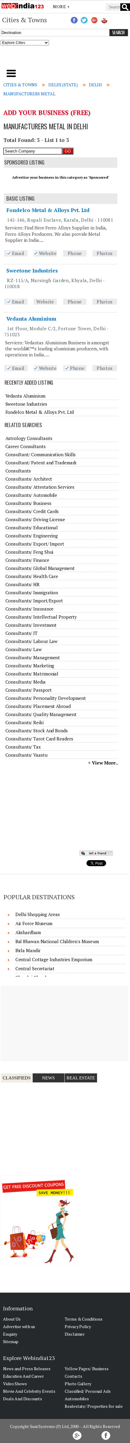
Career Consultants (25, 446)
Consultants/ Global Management (40, 568)
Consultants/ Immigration (31, 592)
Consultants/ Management (32, 657)
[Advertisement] (65, 59)
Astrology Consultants (28, 438)
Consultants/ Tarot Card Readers (39, 739)
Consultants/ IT (21, 633)
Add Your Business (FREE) (47, 112)
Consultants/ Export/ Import (34, 544)
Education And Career (23, 1376)
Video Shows (15, 1383)
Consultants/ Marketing (29, 666)
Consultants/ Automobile (31, 495)
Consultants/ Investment (31, 625)
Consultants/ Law (23, 649)
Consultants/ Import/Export (34, 601)
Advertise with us (19, 1326)
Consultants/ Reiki (24, 722)
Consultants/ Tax (23, 747)
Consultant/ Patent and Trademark (41, 463)
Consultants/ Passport (28, 690)
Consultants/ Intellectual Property (41, 617)
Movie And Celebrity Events (29, 1391)
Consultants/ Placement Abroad (38, 706)
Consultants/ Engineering (31, 536)
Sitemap (10, 1341)
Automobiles (77, 1398)
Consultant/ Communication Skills (40, 454)
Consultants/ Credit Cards (32, 511)
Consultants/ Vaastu (26, 755)
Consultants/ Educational (31, 528)
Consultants (18, 471)
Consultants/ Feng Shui (29, 552)
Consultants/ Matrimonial (32, 674)
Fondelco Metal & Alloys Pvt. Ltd (47, 210)
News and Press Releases (26, 1368)
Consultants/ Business (28, 503)
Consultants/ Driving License (35, 519)
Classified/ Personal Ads (88, 1391)
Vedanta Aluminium (31, 318)
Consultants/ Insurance (29, 609)
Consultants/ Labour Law (31, 641)
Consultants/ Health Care (31, 576)
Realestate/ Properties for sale (94, 1406)
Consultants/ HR (22, 584)
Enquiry (10, 1334)
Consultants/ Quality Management (40, 714)
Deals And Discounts (22, 1398)
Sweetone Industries (31, 270)
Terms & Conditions (83, 1319)
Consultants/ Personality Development (45, 698)
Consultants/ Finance (27, 560)
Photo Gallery (78, 1383)
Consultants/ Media (25, 682)
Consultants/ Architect (28, 479)
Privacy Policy (78, 1326)
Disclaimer (75, 1334)
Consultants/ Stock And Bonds (36, 731)
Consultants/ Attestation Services (40, 487)
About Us (12, 1319)
